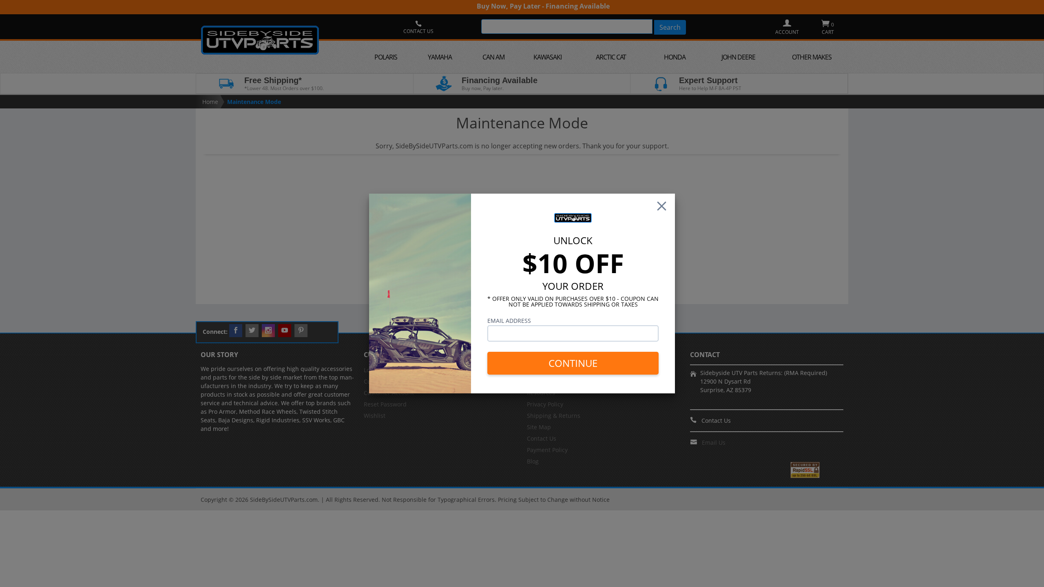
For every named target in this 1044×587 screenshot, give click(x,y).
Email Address (509, 320)
